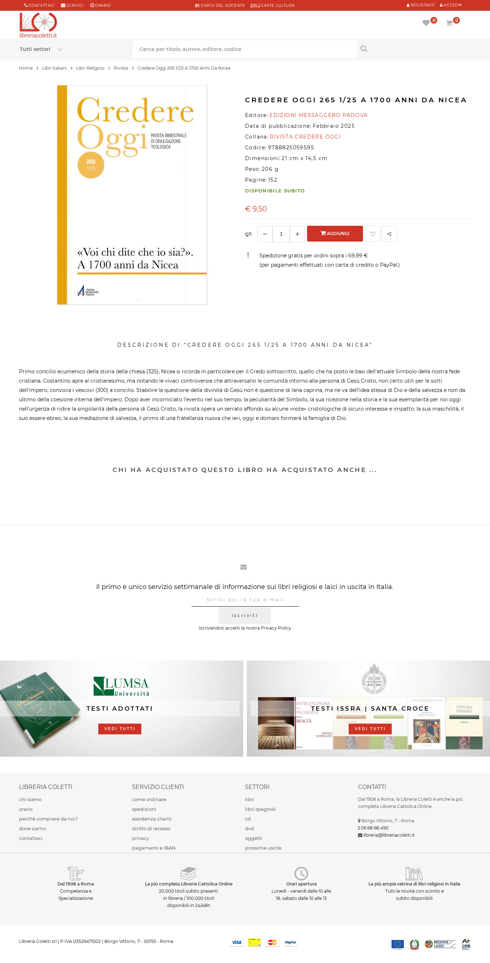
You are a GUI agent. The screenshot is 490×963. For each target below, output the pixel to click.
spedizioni (144, 809)
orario (103, 5)
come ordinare (149, 799)
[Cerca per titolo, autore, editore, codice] (414, 48)
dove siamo (32, 828)
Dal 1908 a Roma (75, 884)
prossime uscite (263, 848)
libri (249, 799)
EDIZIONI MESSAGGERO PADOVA (318, 115)
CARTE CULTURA (277, 5)
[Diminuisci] (265, 234)
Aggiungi (337, 233)
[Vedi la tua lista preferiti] (427, 23)
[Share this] (389, 234)
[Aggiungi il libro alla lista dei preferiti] (373, 234)
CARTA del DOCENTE (222, 5)
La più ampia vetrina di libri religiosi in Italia (414, 884)
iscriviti (245, 615)
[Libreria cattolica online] (38, 26)
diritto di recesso (151, 828)
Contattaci (42, 5)
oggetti (253, 838)
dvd (249, 828)
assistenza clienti (152, 819)
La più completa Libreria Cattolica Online (188, 884)
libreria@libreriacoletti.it (389, 835)
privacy (140, 838)
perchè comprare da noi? (48, 819)
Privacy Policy (276, 628)
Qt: (248, 234)
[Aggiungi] (297, 234)
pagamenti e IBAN (154, 848)
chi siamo (30, 799)
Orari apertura (301, 884)
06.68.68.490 (374, 828)
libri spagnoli (260, 809)
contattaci (31, 838)
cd (248, 819)
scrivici (75, 5)
